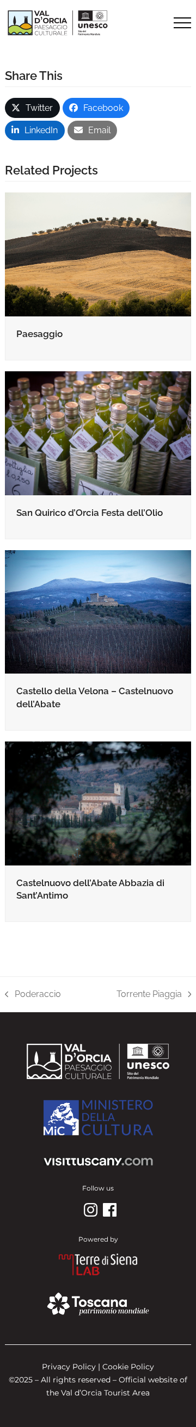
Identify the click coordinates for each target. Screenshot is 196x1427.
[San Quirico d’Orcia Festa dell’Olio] (98, 432)
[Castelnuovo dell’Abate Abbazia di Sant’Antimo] (98, 802)
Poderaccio (33, 995)
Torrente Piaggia (149, 995)
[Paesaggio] (98, 253)
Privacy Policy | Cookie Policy (98, 1367)
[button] (182, 22)
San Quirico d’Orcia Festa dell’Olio (89, 512)
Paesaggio (39, 333)
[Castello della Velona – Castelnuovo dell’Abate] (98, 611)
